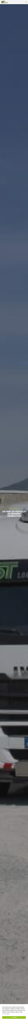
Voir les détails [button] (5, 1013)
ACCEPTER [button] (14, 1017)
